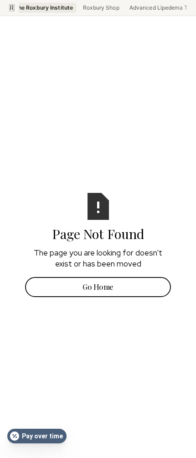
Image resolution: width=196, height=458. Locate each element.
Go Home (98, 287)
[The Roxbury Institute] (12, 8)
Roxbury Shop (101, 7)
